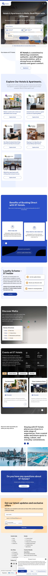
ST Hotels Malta (8, 570)
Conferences (23, 373)
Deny (32, 571)
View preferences (42, 571)
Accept (22, 571)
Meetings (32, 373)
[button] (45, 559)
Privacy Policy (34, 573)
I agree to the (14, 518)
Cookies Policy (29, 573)
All (4, 373)
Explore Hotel (12, 117)
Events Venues (12, 373)
